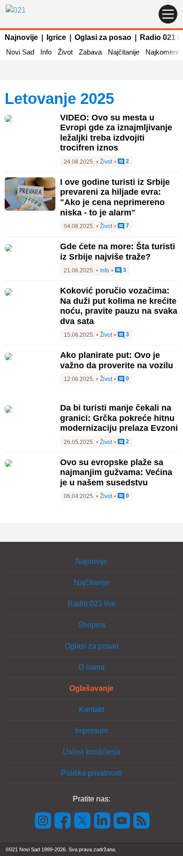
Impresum (91, 731)
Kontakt (91, 709)
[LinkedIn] (102, 820)
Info (46, 52)
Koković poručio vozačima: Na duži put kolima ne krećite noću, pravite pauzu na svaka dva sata (118, 306)
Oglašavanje (91, 688)
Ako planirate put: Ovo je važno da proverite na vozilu (116, 360)
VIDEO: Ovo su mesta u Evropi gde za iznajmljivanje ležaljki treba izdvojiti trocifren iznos (116, 133)
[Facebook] (63, 820)
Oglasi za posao (103, 37)
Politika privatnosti (91, 773)
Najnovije (21, 37)
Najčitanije (123, 52)
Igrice (56, 37)
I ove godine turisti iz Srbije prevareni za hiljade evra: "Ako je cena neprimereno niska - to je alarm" (115, 197)
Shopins (92, 625)
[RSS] (141, 820)
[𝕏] (82, 820)
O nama (91, 667)
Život (65, 52)
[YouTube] (122, 820)
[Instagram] (43, 820)
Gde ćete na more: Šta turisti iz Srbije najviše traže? (117, 252)
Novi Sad (20, 52)
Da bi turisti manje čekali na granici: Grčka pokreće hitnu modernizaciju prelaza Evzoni (119, 418)
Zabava (90, 52)
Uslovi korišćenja (91, 752)
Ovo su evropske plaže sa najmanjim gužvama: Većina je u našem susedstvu (116, 472)
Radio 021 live (92, 604)
